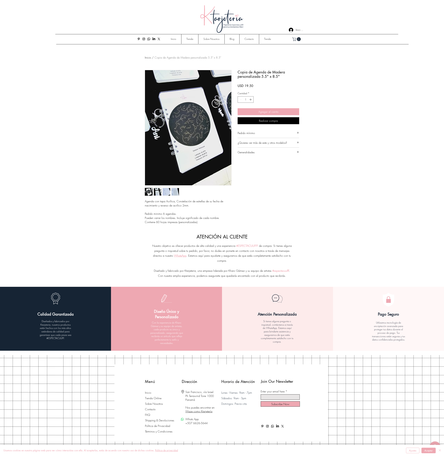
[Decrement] (240, 99)
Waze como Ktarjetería (198, 411)
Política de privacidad (166, 450)
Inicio (148, 57)
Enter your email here (273, 391)
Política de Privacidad (157, 426)
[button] (297, 39)
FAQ (147, 415)
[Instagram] (144, 39)
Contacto (150, 409)
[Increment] (251, 99)
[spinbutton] (245, 99)
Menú (150, 381)
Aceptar (428, 450)
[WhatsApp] (182, 419)
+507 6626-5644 (196, 423)
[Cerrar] (440, 450)
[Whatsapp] (149, 39)
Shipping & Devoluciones (159, 420)
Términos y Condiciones (158, 431)
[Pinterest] (138, 39)
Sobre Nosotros (154, 404)
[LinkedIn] (154, 39)
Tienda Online (153, 398)
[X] (159, 39)
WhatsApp (180, 256)
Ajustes (412, 450)
